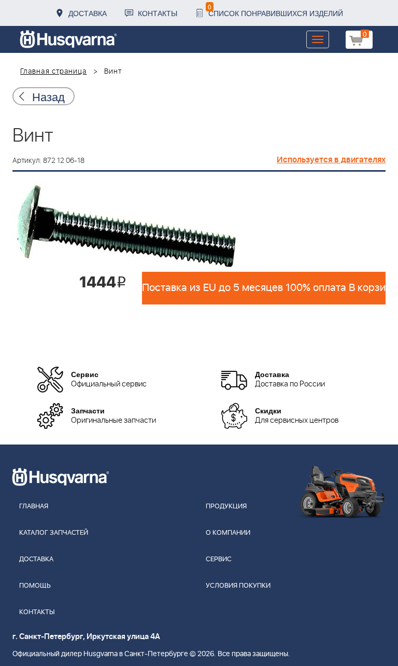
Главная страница (53, 71)
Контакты (157, 13)
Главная (33, 506)
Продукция (226, 506)
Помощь (35, 586)
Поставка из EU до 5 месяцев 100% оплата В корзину (264, 288)
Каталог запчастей (53, 533)
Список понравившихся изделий (275, 10)
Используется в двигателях (331, 160)
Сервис (219, 559)
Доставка (87, 13)
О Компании (228, 533)
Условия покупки (238, 586)
